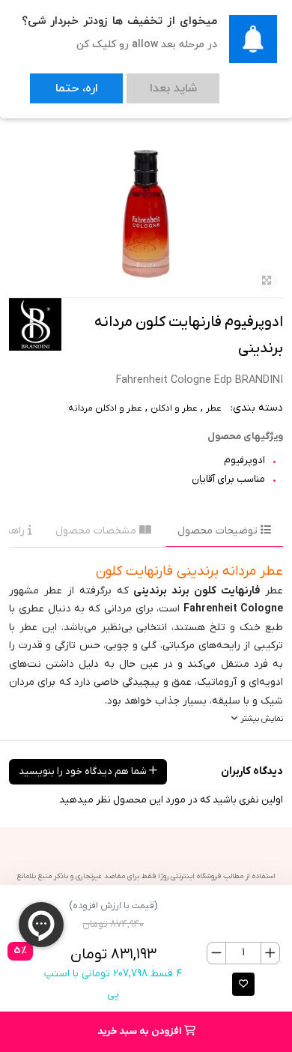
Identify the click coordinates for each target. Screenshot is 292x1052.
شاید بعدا (129, 82)
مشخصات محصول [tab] (97, 531)
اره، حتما (62, 82)
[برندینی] (35, 324)
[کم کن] (216, 953)
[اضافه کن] (270, 953)
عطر (214, 408)
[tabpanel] (146, 644)
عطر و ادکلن (174, 408)
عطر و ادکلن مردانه (105, 408)
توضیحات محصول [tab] (219, 531)
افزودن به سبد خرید (140, 1031)
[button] (243, 984)
